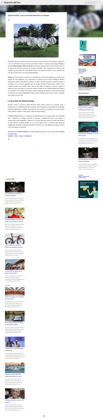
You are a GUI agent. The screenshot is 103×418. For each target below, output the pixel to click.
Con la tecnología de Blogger (52, 416)
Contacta (80, 175)
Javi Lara (80, 73)
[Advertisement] (36, 166)
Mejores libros (82, 71)
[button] (8, 20)
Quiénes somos (82, 177)
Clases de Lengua (82, 70)
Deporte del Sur (12, 2)
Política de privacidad (83, 176)
